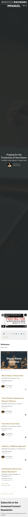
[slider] (9, 334)
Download (5, 337)
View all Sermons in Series (7, 493)
